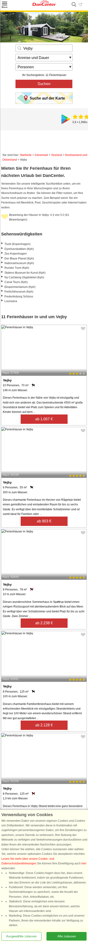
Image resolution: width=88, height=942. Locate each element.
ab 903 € (44, 521)
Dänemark (41, 155)
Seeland (56, 155)
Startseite (26, 155)
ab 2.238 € (44, 623)
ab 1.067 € (44, 419)
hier (83, 863)
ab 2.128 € (44, 725)
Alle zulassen (66, 936)
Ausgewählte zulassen (21, 936)
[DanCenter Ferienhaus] (44, 5)
